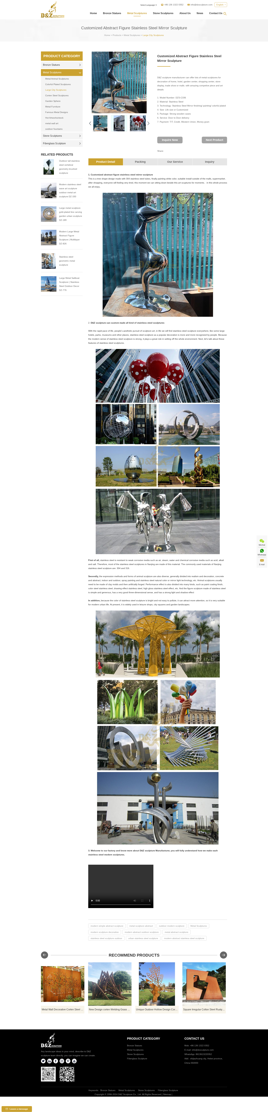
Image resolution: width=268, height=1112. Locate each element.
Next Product (214, 139)
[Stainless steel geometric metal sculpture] (48, 261)
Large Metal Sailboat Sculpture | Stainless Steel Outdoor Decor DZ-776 (69, 284)
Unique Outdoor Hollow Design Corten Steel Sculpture (157, 1009)
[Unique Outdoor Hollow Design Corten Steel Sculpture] (157, 984)
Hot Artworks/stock (54, 118)
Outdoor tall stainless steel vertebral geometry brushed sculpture (69, 167)
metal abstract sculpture (176, 932)
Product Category (61, 56)
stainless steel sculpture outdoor (106, 938)
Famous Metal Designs (56, 112)
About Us (185, 13)
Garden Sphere (52, 101)
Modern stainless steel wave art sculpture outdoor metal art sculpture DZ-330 (70, 190)
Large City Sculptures (153, 35)
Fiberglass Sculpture (54, 143)
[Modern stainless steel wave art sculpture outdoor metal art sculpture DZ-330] (48, 190)
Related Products (57, 154)
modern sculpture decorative (105, 932)
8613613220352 (204, 1054)
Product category (143, 1038)
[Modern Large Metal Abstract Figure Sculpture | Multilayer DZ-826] (48, 237)
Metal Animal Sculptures (57, 78)
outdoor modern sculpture (171, 926)
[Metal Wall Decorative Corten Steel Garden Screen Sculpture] (62, 984)
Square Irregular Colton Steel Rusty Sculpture (204, 1009)
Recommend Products (134, 955)
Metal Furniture (52, 106)
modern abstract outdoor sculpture (142, 932)
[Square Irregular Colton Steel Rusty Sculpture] (204, 984)
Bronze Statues (112, 13)
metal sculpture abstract (141, 926)
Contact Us (215, 13)
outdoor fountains (54, 129)
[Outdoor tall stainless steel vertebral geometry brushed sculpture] (48, 167)
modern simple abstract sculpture (107, 926)
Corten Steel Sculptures (57, 95)
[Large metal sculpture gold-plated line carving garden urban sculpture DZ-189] (48, 214)
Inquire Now (170, 139)
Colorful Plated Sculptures (58, 84)
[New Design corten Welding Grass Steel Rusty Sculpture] (110, 984)
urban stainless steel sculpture (143, 938)
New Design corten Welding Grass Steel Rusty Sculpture (110, 1009)
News (200, 13)
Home (93, 13)
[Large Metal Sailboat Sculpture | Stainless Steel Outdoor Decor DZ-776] (48, 284)
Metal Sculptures (137, 13)
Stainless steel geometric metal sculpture (67, 261)
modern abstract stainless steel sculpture (184, 938)
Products (117, 35)
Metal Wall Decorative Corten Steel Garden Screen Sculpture (63, 1009)
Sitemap (167, 1094)
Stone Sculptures (163, 13)
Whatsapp (262, 555)
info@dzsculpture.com (201, 4)
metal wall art (51, 123)
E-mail (262, 564)
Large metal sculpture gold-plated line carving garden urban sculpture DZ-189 (70, 214)
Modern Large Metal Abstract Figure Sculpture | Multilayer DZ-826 (69, 237)
